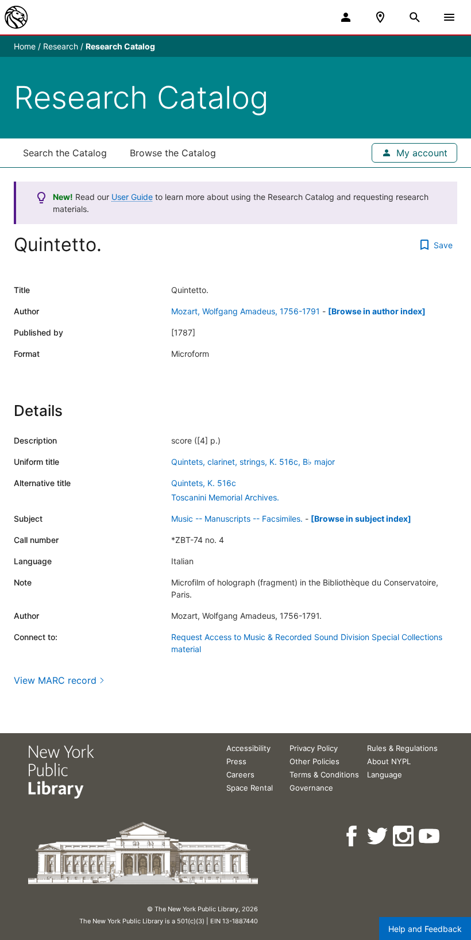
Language (384, 774)
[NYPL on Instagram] (404, 836)
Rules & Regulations (402, 748)
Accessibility (248, 748)
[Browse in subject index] (361, 518)
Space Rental (249, 787)
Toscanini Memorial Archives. (225, 497)
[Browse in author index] (377, 311)
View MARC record (55, 680)
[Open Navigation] (449, 17)
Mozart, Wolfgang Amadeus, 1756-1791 (245, 311)
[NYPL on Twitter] (378, 836)
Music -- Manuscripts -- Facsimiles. (237, 518)
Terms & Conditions (324, 774)
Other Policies (314, 761)
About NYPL (389, 761)
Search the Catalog (65, 153)
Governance (311, 787)
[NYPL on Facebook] (352, 836)
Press (236, 761)
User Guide (132, 197)
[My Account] (346, 17)
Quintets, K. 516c (203, 483)
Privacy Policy (313, 748)
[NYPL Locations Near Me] (380, 17)
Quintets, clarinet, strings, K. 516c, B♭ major (253, 462)
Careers (240, 774)
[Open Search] (414, 17)
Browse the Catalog (173, 153)
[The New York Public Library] (16, 17)
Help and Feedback (425, 929)
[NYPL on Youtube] (430, 836)
